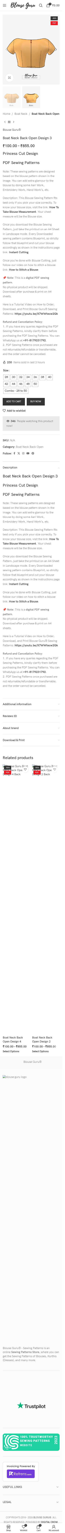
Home (6, 114)
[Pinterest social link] (33, 453)
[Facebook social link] (14, 453)
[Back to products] (9, 122)
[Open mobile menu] (4, 5)
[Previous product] (5, 122)
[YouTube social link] (28, 453)
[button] (6, 49)
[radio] (6, 377)
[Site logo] (22, 5)
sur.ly (8, 1448)
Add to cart (13, 401)
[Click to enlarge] (9, 78)
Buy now (35, 401)
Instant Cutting (18, 252)
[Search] (40, 5)
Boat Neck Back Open (45, 114)
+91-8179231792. (35, 340)
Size (5, 370)
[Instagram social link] (23, 453)
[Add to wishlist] (25, 769)
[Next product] (13, 122)
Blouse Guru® (12, 130)
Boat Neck (20, 114)
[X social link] (18, 453)
